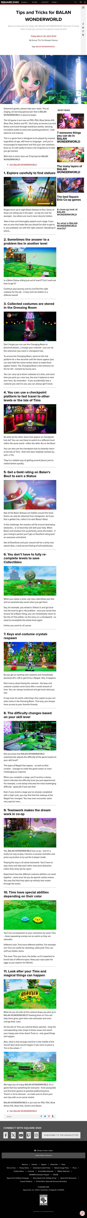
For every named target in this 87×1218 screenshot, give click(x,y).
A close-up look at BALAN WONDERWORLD (67, 212)
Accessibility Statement (45, 1171)
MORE (54, 2)
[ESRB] (43, 1200)
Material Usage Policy (61, 1168)
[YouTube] (21, 1135)
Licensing (31, 1171)
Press (74, 1168)
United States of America (43, 1155)
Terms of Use (11, 1168)
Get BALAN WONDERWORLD (23, 164)
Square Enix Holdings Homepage (18, 1178)
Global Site (54, 1164)
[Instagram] (36, 1135)
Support (43, 1164)
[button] (82, 1213)
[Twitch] (28, 1135)
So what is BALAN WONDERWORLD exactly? (67, 226)
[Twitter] (13, 1135)
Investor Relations (26, 1181)
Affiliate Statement (63, 1171)
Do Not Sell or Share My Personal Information (51, 1181)
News (63, 1164)
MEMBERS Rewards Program (39, 1174)
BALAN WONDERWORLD (45, 46)
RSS (55, 1174)
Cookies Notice (19, 1171)
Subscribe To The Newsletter (61, 1135)
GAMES (24, 2)
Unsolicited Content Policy (41, 1168)
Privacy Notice (24, 1168)
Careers (34, 1164)
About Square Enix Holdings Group (44, 1178)
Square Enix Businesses (68, 1178)
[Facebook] (5, 1135)
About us (25, 1164)
